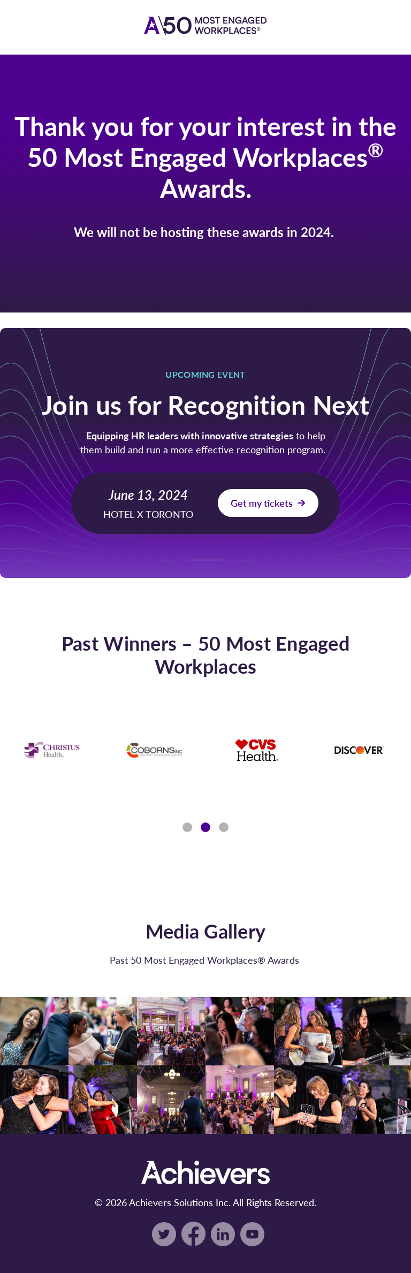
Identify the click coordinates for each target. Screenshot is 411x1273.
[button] (187, 827)
